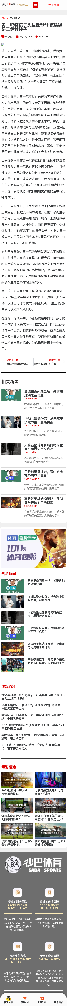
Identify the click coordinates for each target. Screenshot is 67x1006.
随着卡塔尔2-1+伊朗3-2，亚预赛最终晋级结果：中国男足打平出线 (32, 706)
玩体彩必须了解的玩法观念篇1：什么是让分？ (50, 817)
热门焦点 (15, 18)
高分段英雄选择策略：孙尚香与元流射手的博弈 (43, 500)
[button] (35, 5)
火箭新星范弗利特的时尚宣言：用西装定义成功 (43, 447)
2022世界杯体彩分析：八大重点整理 (16, 792)
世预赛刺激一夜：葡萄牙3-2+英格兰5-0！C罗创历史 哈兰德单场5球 (33, 697)
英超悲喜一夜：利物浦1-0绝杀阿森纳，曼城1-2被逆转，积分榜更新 (32, 736)
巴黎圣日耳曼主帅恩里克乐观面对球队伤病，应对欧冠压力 (46, 661)
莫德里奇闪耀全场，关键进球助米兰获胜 (43, 393)
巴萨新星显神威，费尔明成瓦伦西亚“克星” (43, 473)
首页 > (4, 18)
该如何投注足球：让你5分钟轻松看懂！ (16, 843)
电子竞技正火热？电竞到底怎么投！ (49, 792)
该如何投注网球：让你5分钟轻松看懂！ (50, 843)
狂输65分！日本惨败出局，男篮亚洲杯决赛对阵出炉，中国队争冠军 (33, 716)
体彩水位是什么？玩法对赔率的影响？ (15, 817)
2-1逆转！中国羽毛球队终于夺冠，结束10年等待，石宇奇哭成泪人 (30, 746)
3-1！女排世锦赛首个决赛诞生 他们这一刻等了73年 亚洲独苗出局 (32, 727)
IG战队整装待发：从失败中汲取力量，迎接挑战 (43, 420)
